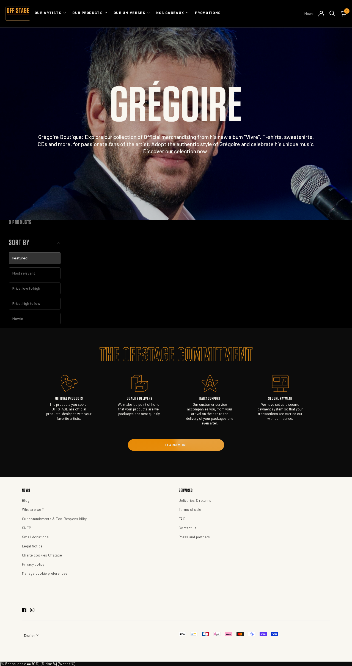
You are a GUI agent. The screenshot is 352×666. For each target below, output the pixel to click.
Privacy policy (33, 564)
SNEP (26, 528)
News (309, 13)
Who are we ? (33, 509)
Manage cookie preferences (45, 573)
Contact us (188, 528)
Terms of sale (190, 509)
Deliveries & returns (195, 500)
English (29, 635)
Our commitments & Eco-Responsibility (54, 519)
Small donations (35, 537)
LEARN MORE (176, 444)
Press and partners (194, 537)
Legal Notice (32, 546)
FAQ (182, 519)
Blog (25, 500)
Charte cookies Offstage (42, 555)
